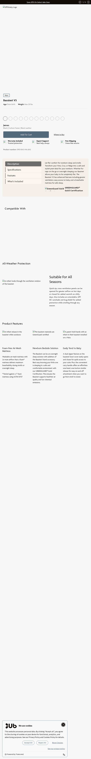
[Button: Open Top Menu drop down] (86, 7)
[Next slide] (88, 2)
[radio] (5, 118)
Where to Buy (59, 134)
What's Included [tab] (15, 181)
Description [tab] (13, 163)
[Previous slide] (80, 2)
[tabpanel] (65, 177)
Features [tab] (11, 175)
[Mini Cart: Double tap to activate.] (82, 7)
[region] (45, 233)
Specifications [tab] (14, 169)
